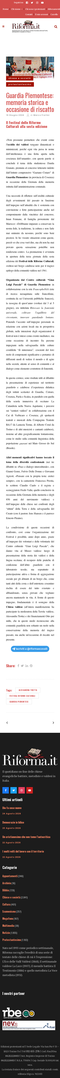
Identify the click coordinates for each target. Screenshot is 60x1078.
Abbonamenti (54, 9)
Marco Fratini (41, 115)
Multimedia (8, 926)
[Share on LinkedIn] (26, 665)
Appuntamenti (10, 876)
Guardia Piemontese (18, 701)
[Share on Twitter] (22, 665)
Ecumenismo (9, 911)
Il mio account (41, 14)
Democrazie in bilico (13, 822)
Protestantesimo (11, 940)
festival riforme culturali (22, 695)
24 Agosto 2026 (11, 813)
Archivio (6, 883)
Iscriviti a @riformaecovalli (31, 648)
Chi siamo (15, 9)
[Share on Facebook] (18, 665)
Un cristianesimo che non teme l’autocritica (26, 837)
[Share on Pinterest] (31, 665)
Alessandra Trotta (28, 690)
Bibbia (5, 890)
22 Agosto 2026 (11, 842)
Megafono (7, 918)
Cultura (6, 904)
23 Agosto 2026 (11, 828)
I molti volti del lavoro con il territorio (23, 851)
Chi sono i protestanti (35, 9)
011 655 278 (33, 1051)
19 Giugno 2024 (15, 115)
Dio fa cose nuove (11, 808)
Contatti (28, 14)
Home (5, 9)
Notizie (6, 933)
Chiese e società (11, 897)
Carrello (54, 14)
